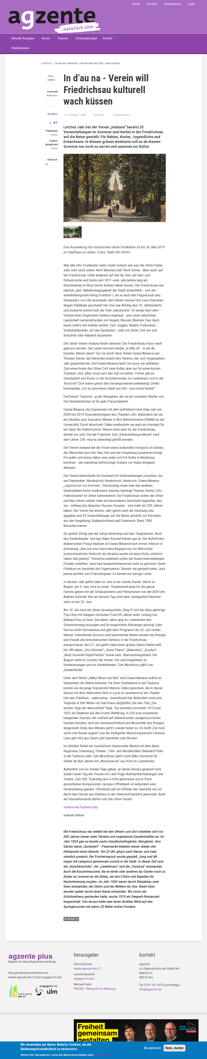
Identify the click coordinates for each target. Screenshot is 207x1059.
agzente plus (30, 955)
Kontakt (152, 4)
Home (136, 4)
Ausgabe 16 (71, 919)
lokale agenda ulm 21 (87, 968)
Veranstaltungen (86, 38)
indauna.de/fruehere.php (80, 807)
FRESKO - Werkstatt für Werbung (94, 988)
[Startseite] (54, 20)
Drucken (52, 114)
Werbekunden (20, 48)
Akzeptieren (152, 1048)
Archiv (46, 38)
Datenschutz (172, 4)
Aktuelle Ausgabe (22, 38)
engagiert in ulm (84, 978)
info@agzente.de (150, 989)
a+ (55, 122)
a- (51, 122)
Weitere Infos (103, 1055)
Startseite (46, 63)
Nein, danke (174, 1048)
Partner (108, 38)
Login (191, 4)
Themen (62, 38)
